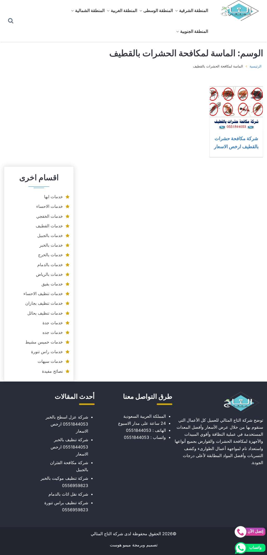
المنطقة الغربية (124, 10)
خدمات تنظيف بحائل (45, 313)
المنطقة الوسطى (158, 10)
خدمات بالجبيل (50, 235)
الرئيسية (256, 66)
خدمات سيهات (50, 361)
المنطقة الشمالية (90, 10)
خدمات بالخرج (50, 254)
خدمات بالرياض (49, 274)
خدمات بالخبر (51, 245)
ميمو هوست (120, 544)
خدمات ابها (53, 196)
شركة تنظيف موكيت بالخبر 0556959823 (64, 482)
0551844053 (138, 430)
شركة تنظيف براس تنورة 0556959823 (66, 506)
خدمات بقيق (52, 283)
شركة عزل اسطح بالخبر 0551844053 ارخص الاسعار (67, 424)
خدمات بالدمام (50, 264)
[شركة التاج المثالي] (237, 10)
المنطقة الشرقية (193, 10)
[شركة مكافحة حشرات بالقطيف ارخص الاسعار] (236, 108)
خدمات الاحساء (49, 206)
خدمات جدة (53, 322)
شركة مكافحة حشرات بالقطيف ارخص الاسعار (236, 142)
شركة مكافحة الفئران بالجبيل (69, 466)
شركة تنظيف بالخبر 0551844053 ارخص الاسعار (69, 446)
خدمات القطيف (49, 225)
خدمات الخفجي (49, 216)
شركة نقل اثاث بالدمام (68, 494)
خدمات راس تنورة (47, 351)
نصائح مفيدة (52, 371)
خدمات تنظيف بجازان (44, 303)
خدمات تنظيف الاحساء (43, 293)
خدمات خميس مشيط (44, 342)
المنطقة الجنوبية (194, 31)
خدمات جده (53, 332)
